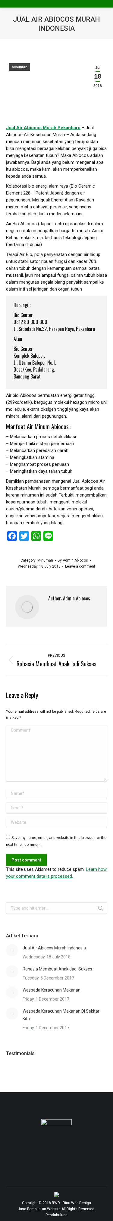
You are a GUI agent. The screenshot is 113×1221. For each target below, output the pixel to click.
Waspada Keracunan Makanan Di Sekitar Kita (61, 1015)
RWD (56, 1203)
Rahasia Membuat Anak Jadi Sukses (57, 969)
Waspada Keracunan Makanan (51, 990)
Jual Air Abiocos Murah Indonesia (54, 947)
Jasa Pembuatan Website (39, 1209)
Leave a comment (80, 566)
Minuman (19, 67)
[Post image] (12, 950)
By (73, 560)
